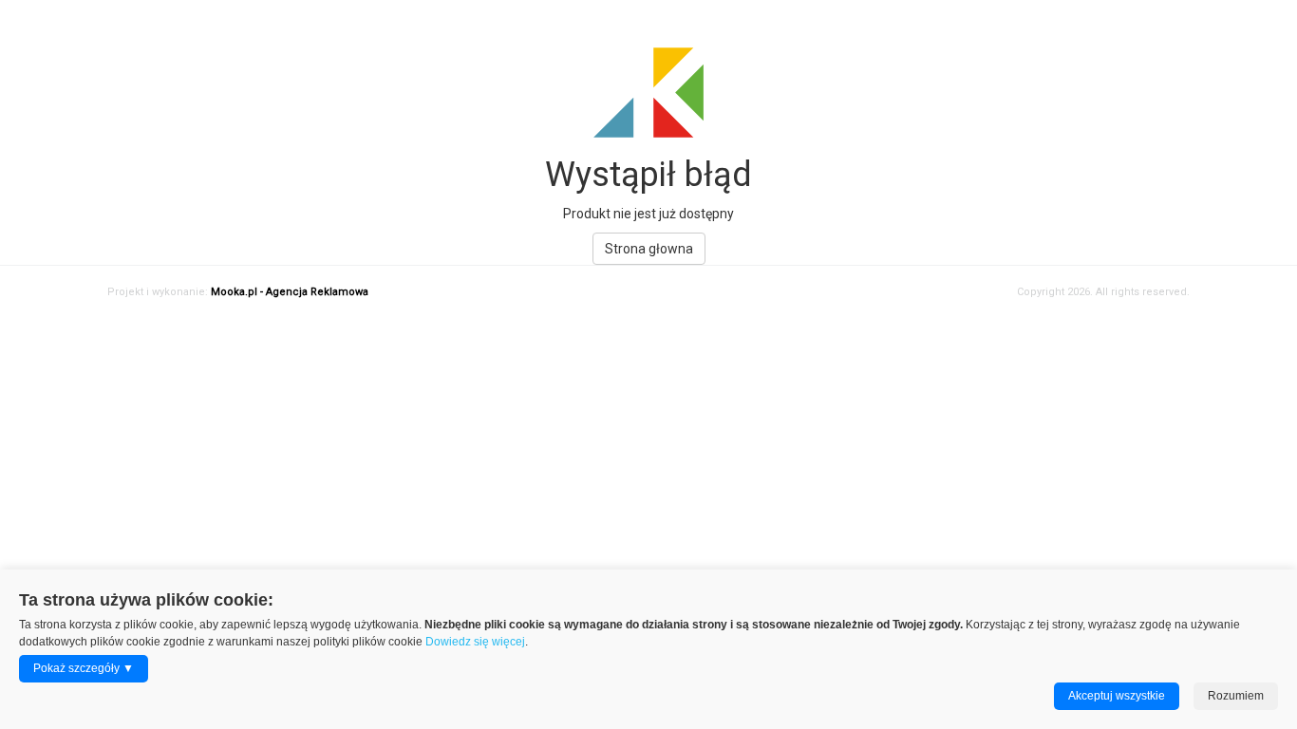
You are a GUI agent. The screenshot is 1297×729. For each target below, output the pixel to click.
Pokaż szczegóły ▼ (83, 668)
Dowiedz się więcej (475, 641)
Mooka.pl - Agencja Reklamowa (289, 292)
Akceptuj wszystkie (1116, 695)
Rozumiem (1236, 695)
